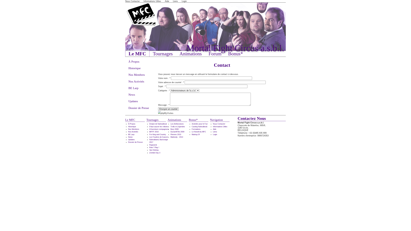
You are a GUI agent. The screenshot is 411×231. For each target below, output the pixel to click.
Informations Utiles (152, 1)
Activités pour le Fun (200, 124)
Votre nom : (164, 78)
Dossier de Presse (138, 108)
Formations (196, 129)
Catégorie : (164, 90)
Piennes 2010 (176, 134)
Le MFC (137, 53)
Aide (167, 1)
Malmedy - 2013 (177, 137)
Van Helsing (153, 150)
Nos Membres (136, 74)
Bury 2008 (175, 129)
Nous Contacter (132, 1)
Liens (175, 1)
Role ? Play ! (154, 147)
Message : (163, 105)
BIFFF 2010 (154, 132)
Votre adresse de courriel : (171, 82)
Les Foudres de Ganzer (158, 137)
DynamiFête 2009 (177, 132)
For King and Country (157, 134)
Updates (133, 101)
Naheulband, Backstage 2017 (158, 141)
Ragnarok (153, 145)
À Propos (133, 61)
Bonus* (235, 53)
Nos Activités (136, 81)
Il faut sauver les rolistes (158, 127)
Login (184, 1)
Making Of (196, 134)
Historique (134, 68)
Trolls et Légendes (178, 127)
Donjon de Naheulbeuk (158, 124)
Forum (215, 53)
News (131, 94)
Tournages (163, 53)
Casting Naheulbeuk (199, 127)
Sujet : (162, 86)
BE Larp (133, 88)
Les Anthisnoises (177, 124)
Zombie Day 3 (154, 153)
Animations (190, 53)
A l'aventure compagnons (159, 129)
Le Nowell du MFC (199, 132)
